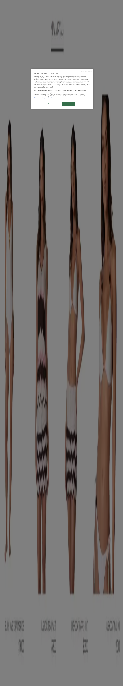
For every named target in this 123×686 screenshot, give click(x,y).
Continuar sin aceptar (86, 71)
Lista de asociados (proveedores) (43, 97)
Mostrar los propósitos (54, 104)
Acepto (69, 104)
